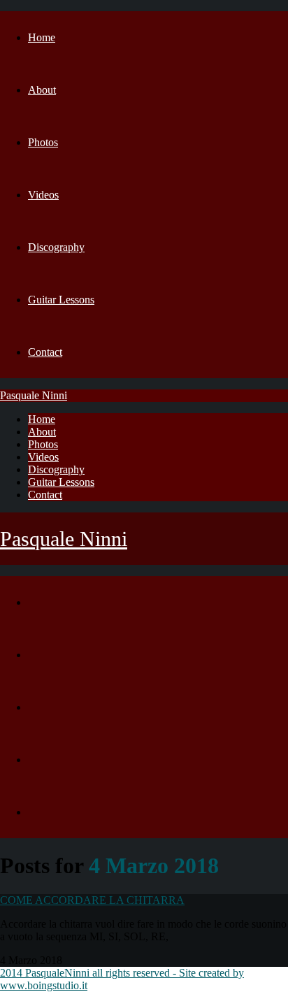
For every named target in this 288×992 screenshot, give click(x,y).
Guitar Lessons (61, 299)
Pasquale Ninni (33, 395)
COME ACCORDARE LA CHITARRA (92, 900)
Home (41, 37)
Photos (43, 142)
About (42, 90)
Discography (56, 247)
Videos (43, 195)
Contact (45, 352)
